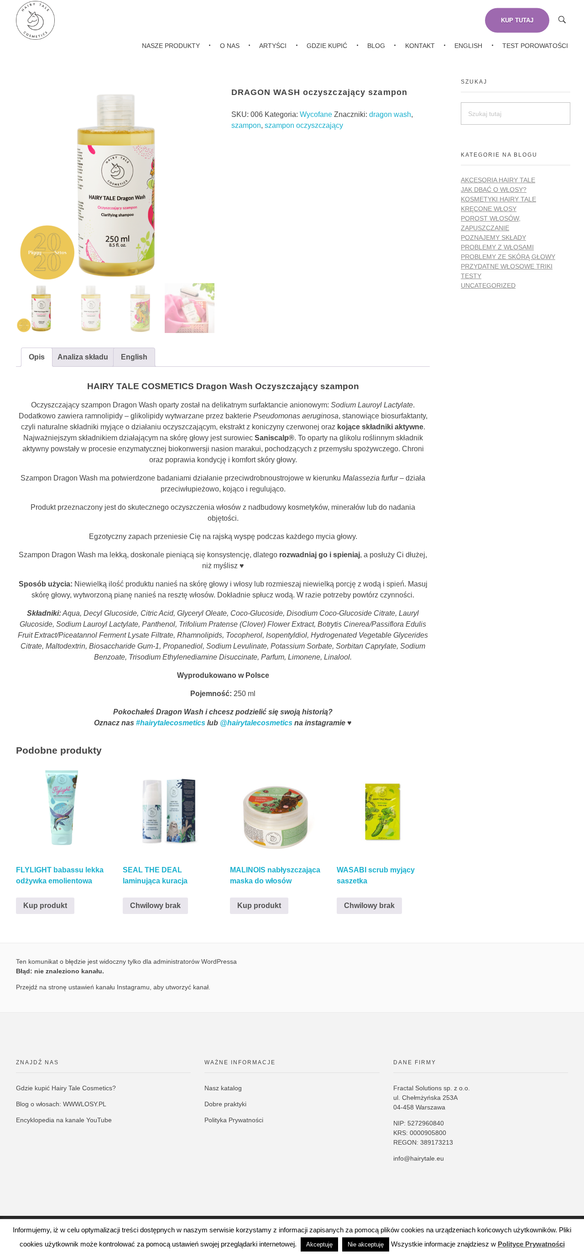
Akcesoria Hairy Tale (498, 180)
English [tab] (134, 357)
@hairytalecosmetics (256, 723)
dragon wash (390, 114)
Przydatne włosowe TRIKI (507, 266)
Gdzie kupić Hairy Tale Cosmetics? (66, 1088)
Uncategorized (488, 285)
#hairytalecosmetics (170, 723)
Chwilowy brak (155, 905)
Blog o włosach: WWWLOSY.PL (61, 1104)
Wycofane (316, 114)
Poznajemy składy (493, 237)
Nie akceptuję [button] (366, 1244)
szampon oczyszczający (304, 125)
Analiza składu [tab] (82, 357)
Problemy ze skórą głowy (508, 256)
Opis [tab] (37, 357)
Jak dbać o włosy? (494, 189)
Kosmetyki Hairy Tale (498, 199)
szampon (246, 125)
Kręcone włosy (488, 208)
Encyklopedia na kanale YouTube (64, 1120)
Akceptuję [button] (319, 1244)
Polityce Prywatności (531, 1244)
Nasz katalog (223, 1088)
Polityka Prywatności (233, 1120)
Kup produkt (45, 905)
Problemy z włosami (497, 247)
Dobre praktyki (225, 1104)
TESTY (471, 276)
